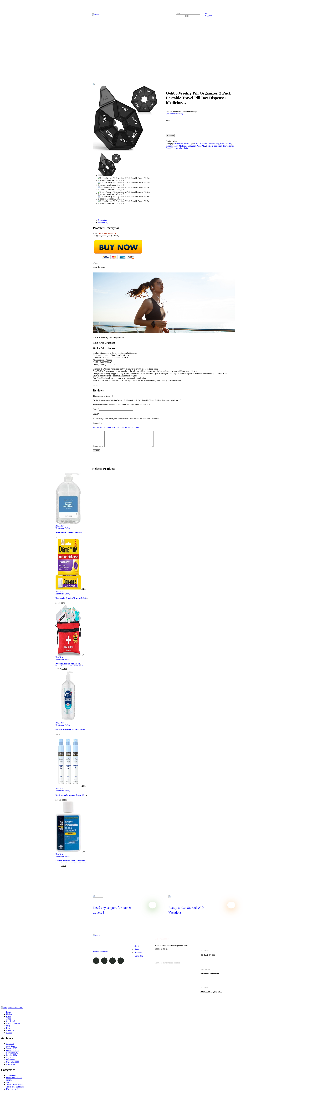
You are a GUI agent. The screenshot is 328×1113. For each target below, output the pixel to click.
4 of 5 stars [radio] (125, 427)
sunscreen (218, 146)
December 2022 (12, 1060)
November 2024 (12, 1053)
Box (196, 143)
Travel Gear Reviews (14, 1084)
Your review (98, 446)
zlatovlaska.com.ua (100, 952)
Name (96, 409)
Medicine (183, 146)
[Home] (95, 14)
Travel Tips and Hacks (15, 1087)
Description (102, 220)
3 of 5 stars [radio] (116, 427)
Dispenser (203, 143)
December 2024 (12, 1050)
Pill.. (203, 146)
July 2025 (10, 1043)
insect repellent (172, 146)
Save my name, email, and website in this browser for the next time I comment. (128, 419)
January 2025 (11, 1048)
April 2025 (10, 1046)
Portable (209, 146)
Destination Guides (14, 1077)
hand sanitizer (225, 143)
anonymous (11, 1075)
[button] (94, 84)
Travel (225, 146)
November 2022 (12, 1062)
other (8, 1082)
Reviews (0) (103, 222)
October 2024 (11, 1055)
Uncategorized (12, 1089)
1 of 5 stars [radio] (97, 427)
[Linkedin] (120, 960)
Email (96, 414)
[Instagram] (112, 960)
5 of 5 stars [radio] (134, 427)
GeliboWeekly (213, 143)
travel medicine (182, 148)
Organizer (192, 146)
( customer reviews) (174, 114)
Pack (199, 146)
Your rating (98, 423)
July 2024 (10, 1057)
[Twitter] (96, 960)
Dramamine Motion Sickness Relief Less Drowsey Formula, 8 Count (70, 599)
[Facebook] (104, 960)
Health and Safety (181, 143)
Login (207, 13)
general (9, 1080)
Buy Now (170, 136)
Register (208, 16)
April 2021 (10, 1064)
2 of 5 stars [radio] (106, 427)
